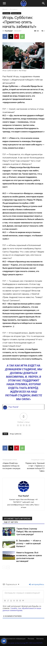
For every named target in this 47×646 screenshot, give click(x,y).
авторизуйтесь (37, 584)
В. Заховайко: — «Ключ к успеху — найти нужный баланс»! (28, 543)
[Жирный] (4, 600)
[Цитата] (22, 600)
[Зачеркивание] (13, 600)
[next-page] (8, 567)
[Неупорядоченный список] (19, 600)
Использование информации (14, 639)
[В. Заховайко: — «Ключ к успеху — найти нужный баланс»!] (9, 543)
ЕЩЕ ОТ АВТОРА (11, 522)
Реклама (31, 639)
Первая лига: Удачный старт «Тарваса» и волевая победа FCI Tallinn (34, 467)
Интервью (13, 9)
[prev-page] (4, 567)
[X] (10, 36)
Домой (5, 9)
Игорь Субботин (15, 434)
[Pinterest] (16, 36)
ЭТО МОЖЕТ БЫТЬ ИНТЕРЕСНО (17, 519)
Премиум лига (16, 13)
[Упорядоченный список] (16, 600)
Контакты (39, 639)
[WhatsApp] (22, 36)
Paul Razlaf (8, 31)
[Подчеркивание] (10, 600)
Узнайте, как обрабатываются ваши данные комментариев (22, 609)
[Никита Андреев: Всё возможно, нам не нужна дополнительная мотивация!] (9, 555)
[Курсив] (7, 600)
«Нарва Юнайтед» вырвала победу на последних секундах (11, 466)
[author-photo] (24, 492)
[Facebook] (5, 36)
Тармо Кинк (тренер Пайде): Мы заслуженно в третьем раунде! (29, 531)
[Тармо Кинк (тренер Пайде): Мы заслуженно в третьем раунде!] (9, 531)
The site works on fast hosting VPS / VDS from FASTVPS (24, 643)
